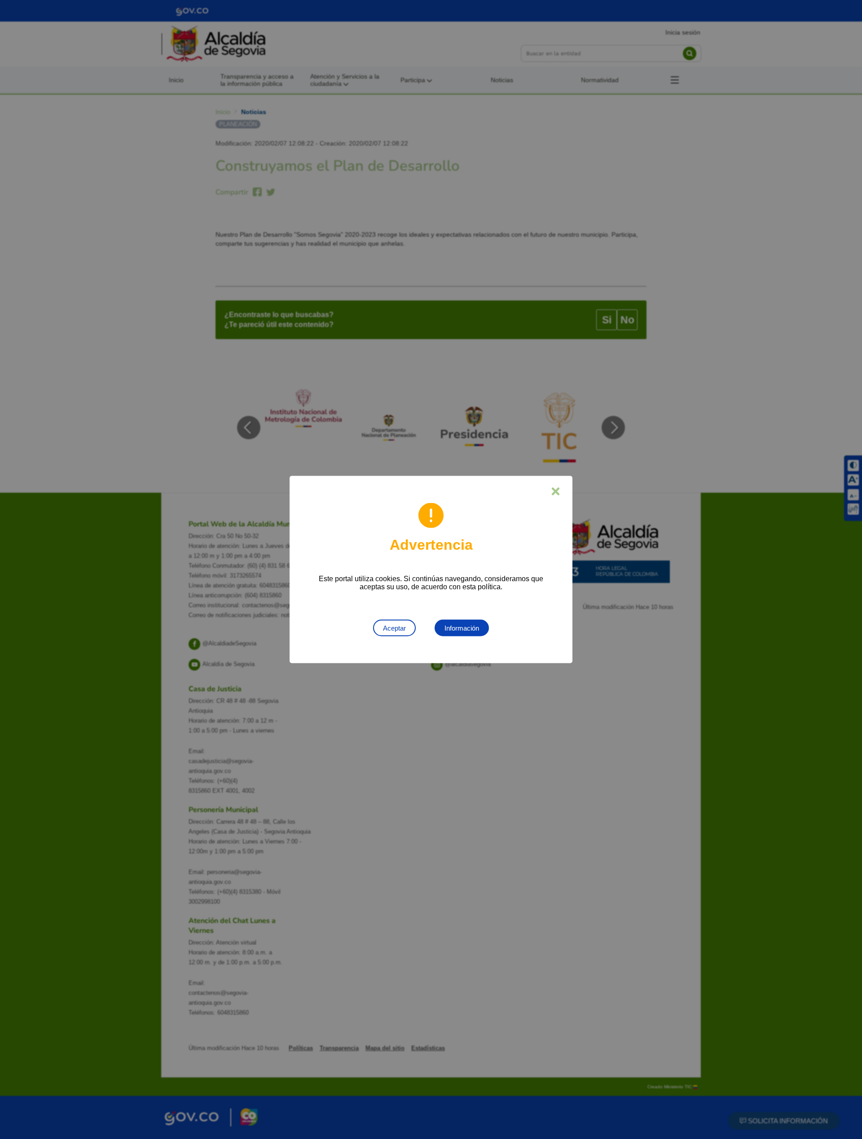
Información (461, 628)
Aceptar (394, 628)
